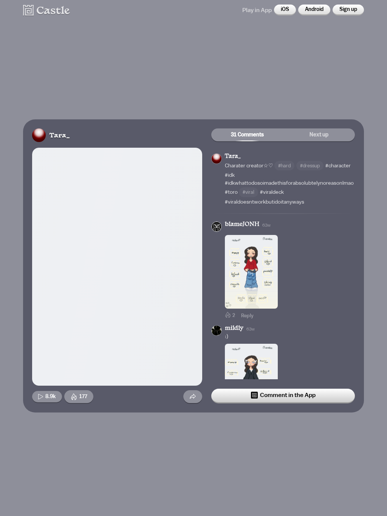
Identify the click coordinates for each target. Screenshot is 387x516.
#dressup (310, 165)
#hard (284, 165)
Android (314, 9)
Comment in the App (288, 395)
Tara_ (60, 136)
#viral (248, 192)
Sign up (348, 9)
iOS (285, 9)
